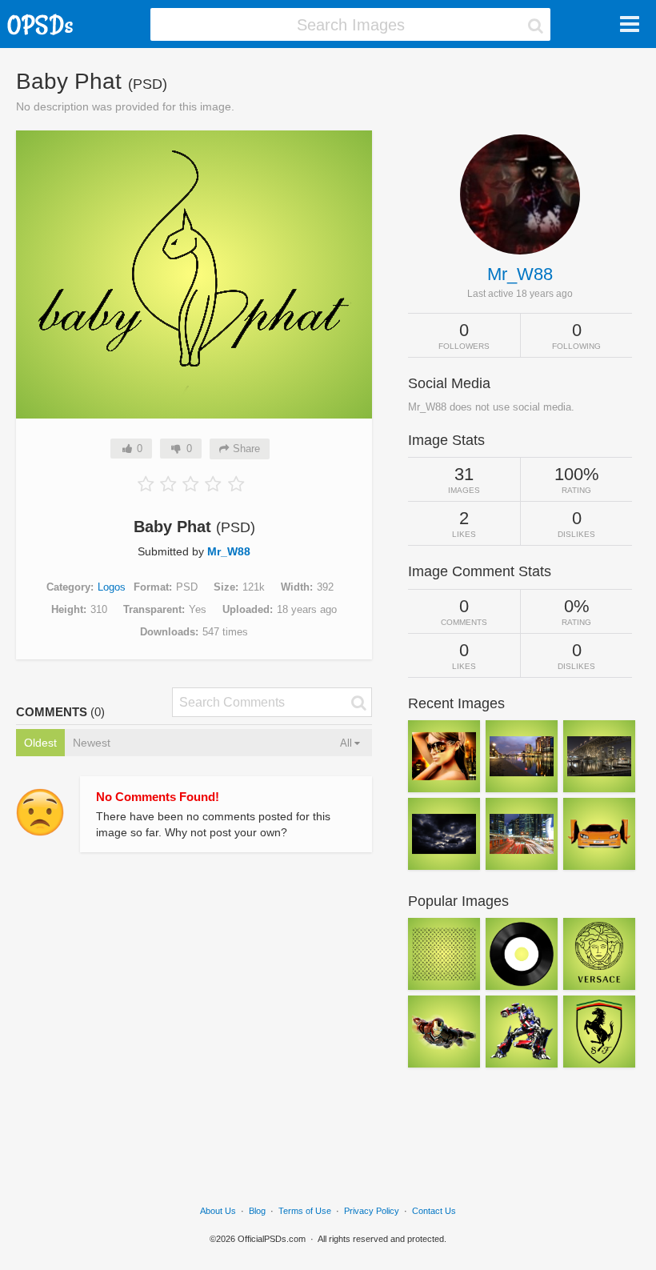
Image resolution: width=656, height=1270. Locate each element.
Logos (112, 587)
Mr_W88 (228, 551)
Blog (257, 1211)
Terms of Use (304, 1211)
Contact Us (434, 1211)
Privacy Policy (371, 1211)
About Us (218, 1211)
